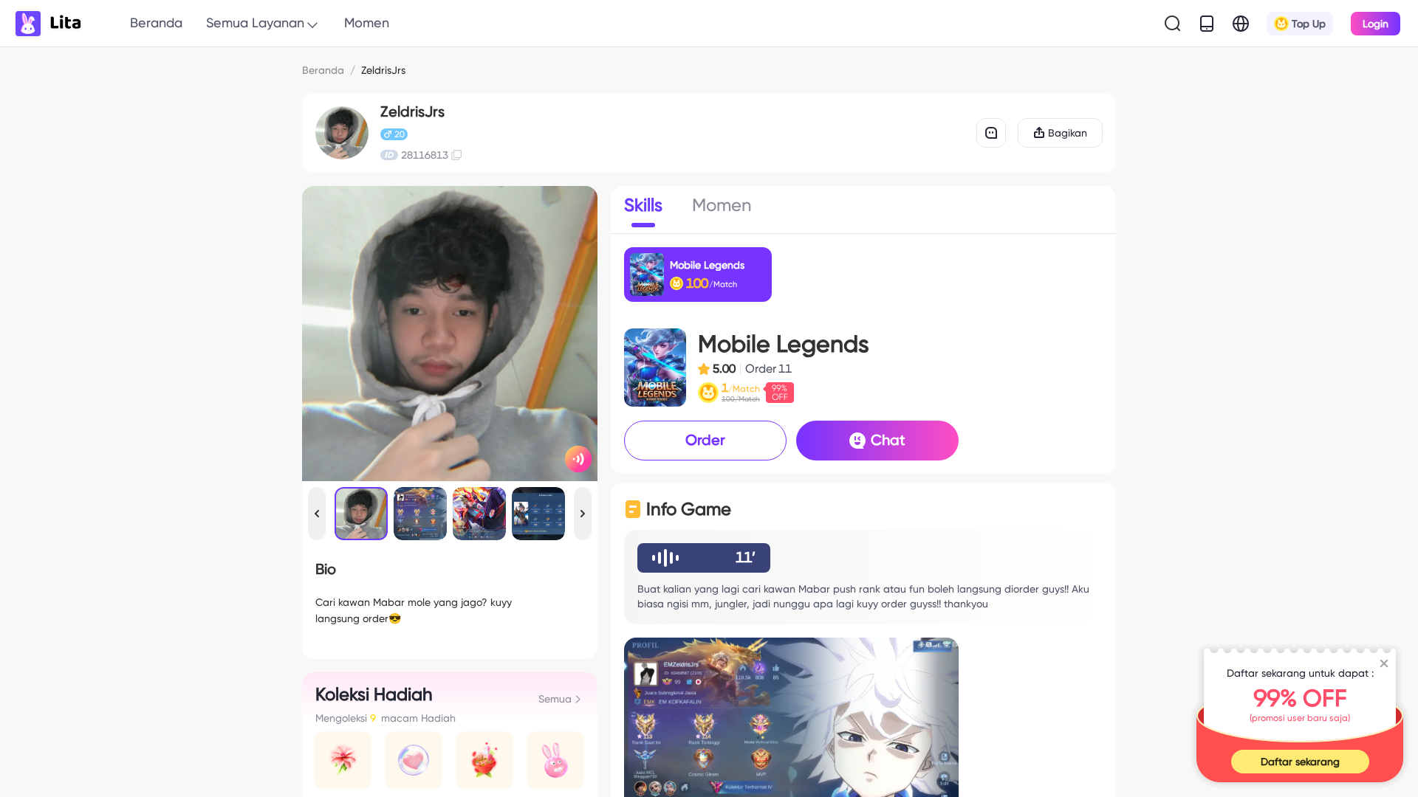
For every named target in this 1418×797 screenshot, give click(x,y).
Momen (366, 22)
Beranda (156, 22)
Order (705, 440)
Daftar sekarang (1300, 761)
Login (1375, 24)
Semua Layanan (255, 22)
